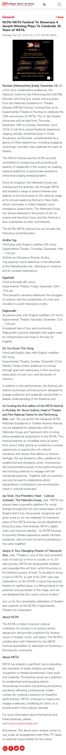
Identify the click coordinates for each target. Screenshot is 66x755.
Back (61, 17)
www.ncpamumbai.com (23, 723)
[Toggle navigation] (59, 4)
